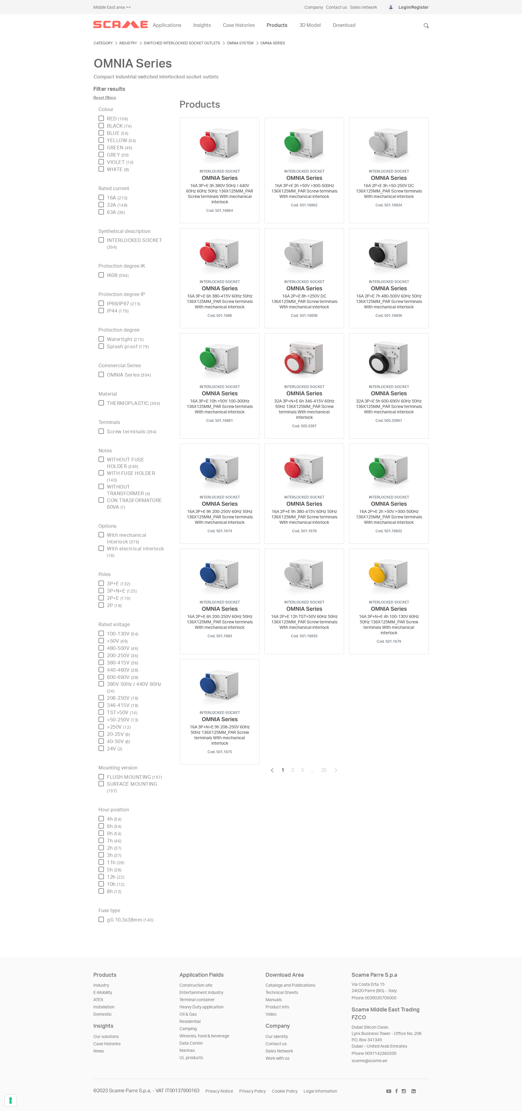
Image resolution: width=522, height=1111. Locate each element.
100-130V (122, 634)
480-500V (122, 648)
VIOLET (120, 162)
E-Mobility (102, 993)
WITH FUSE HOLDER (131, 476)
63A (116, 212)
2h (114, 848)
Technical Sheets (282, 993)
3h (114, 855)
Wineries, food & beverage (204, 1036)
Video (271, 1014)
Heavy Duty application (201, 1007)
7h (114, 841)
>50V (117, 641)
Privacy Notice (219, 1091)
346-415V (122, 705)
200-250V (122, 655)
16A (117, 198)
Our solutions (106, 1037)
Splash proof (128, 346)
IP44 (117, 311)
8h (114, 891)
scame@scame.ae (369, 1061)
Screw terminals (131, 431)
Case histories (107, 1044)
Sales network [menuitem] (363, 7)
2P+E (118, 598)
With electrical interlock (135, 552)
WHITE (118, 169)
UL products (191, 1058)
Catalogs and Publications (290, 985)
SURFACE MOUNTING (132, 787)
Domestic (102, 1014)
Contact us (276, 1044)
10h (115, 884)
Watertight (125, 339)
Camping (188, 1029)
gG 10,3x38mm (130, 920)
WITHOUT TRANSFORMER (128, 490)
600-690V (122, 677)
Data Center (191, 1043)
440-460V (122, 670)
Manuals (274, 1000)
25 (325, 772)
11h (115, 862)
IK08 (117, 275)
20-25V (118, 734)
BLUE (117, 133)
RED (117, 118)
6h (114, 826)
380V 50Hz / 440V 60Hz (134, 687)
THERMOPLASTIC (133, 403)
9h (114, 833)
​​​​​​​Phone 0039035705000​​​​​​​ (374, 998)
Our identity (277, 1037)
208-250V (122, 698)
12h (115, 877)
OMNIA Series (129, 375)
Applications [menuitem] (167, 25)
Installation (103, 1007)
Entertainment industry (201, 993)
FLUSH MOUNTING (134, 777)
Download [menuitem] (344, 25)
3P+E (118, 583)
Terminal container (197, 1000)
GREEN (119, 147)
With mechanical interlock (127, 538)
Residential (190, 1022)
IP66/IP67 (123, 303)
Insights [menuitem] (202, 25)
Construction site (195, 985)
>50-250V (122, 720)
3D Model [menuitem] (310, 25)
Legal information (320, 1091)
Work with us (277, 1058)
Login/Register (413, 7)
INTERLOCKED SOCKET (134, 243)
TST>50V (122, 712)
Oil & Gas (188, 1014)
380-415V (122, 663)
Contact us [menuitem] (336, 7)
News (98, 1051)
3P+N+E (122, 591)
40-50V (118, 741)
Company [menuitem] (313, 7)
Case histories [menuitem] (239, 25)
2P (114, 605)
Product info (277, 1007)
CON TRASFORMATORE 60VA (134, 504)
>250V (118, 727)
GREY (118, 155)
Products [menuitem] (277, 25)
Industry (101, 985)
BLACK (119, 126)
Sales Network (279, 1051)
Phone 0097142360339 (374, 1054)
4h (114, 819)
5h (114, 869)
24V (114, 749)
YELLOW (121, 140)
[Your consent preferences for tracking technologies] (10, 1100)
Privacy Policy (252, 1091)
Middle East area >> (112, 7)
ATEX (98, 1000)
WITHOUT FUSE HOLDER (125, 463)
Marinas (187, 1051)
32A (117, 205)
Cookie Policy (285, 1091)
